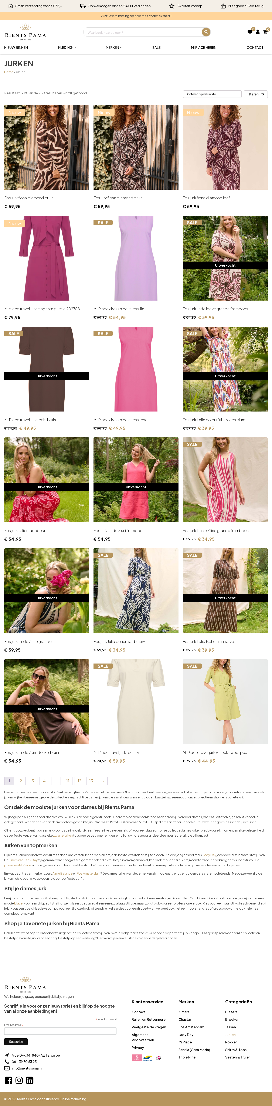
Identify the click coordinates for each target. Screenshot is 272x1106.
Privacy (138, 1047)
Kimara (184, 1012)
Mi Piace (185, 1042)
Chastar (184, 1019)
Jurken (230, 1034)
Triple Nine (187, 1057)
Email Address (13, 1025)
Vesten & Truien (238, 1057)
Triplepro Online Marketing (65, 1099)
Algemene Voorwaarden (143, 1037)
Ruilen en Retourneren (149, 1019)
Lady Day (209, 855)
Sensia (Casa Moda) (194, 1049)
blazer (19, 903)
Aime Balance (62, 873)
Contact (255, 47)
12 (79, 780)
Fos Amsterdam (89, 873)
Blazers (231, 1012)
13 (91, 780)
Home (8, 72)
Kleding (65, 47)
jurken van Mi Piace (17, 865)
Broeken (232, 1019)
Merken (112, 47)
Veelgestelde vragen (149, 1027)
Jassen (230, 1027)
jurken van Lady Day (23, 860)
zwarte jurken (63, 835)
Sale (156, 47)
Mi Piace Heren (203, 47)
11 (67, 780)
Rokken (231, 1042)
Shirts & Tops (235, 1049)
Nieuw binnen (16, 47)
